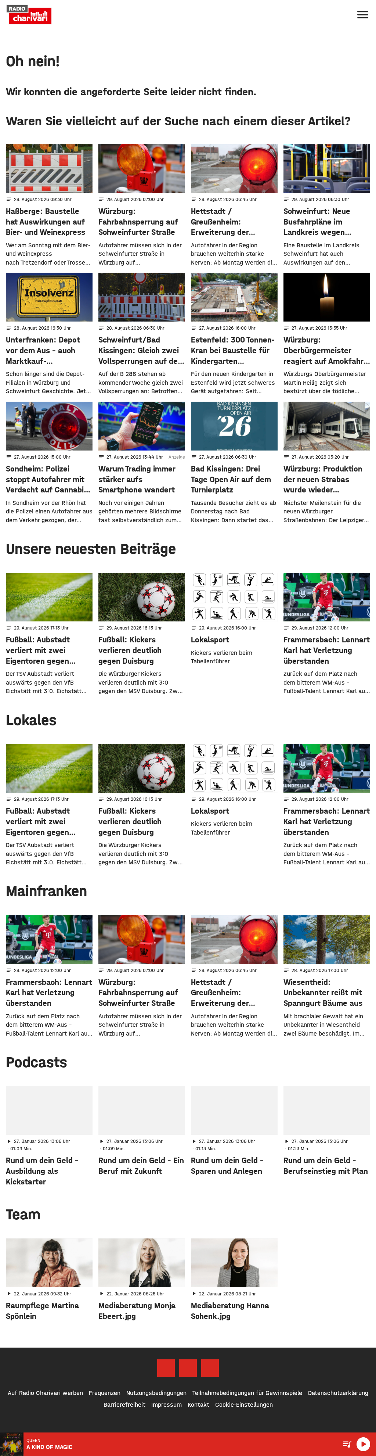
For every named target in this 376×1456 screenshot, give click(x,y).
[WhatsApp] (210, 1368)
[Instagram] (188, 1368)
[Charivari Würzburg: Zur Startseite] (29, 14)
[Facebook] (166, 1368)
